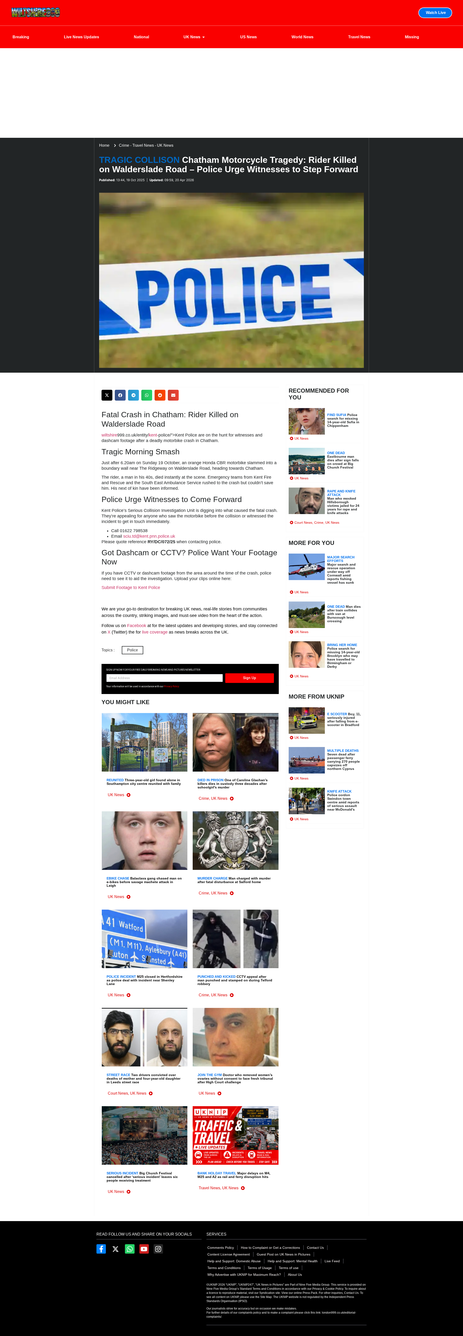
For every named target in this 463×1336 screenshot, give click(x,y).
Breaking (21, 37)
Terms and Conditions (224, 1268)
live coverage (154, 632)
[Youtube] (144, 1249)
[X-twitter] (115, 1249)
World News (302, 37)
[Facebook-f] (101, 1249)
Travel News (359, 37)
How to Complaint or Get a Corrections (270, 1248)
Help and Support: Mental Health (293, 1261)
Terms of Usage (260, 1268)
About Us (295, 1274)
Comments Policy (220, 1248)
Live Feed (332, 1261)
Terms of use (289, 1268)
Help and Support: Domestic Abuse (234, 1261)
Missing (412, 37)
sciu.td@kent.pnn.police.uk (149, 536)
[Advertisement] (231, 101)
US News (248, 37)
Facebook (136, 625)
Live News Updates (81, 37)
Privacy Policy (171, 686)
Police (132, 650)
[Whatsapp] (129, 1249)
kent (153, 435)
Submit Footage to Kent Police (131, 587)
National (141, 37)
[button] (107, 395)
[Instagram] (158, 1249)
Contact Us (315, 1248)
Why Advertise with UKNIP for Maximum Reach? (244, 1274)
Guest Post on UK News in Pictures (283, 1254)
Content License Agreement (228, 1254)
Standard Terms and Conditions (261, 1288)
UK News (192, 37)
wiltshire (109, 435)
